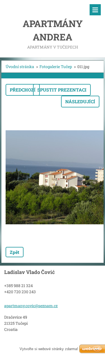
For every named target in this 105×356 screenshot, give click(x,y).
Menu (95, 9)
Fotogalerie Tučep (55, 66)
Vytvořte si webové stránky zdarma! (49, 349)
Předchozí (23, 90)
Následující (80, 101)
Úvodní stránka (20, 66)
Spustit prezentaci (62, 90)
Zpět (14, 252)
